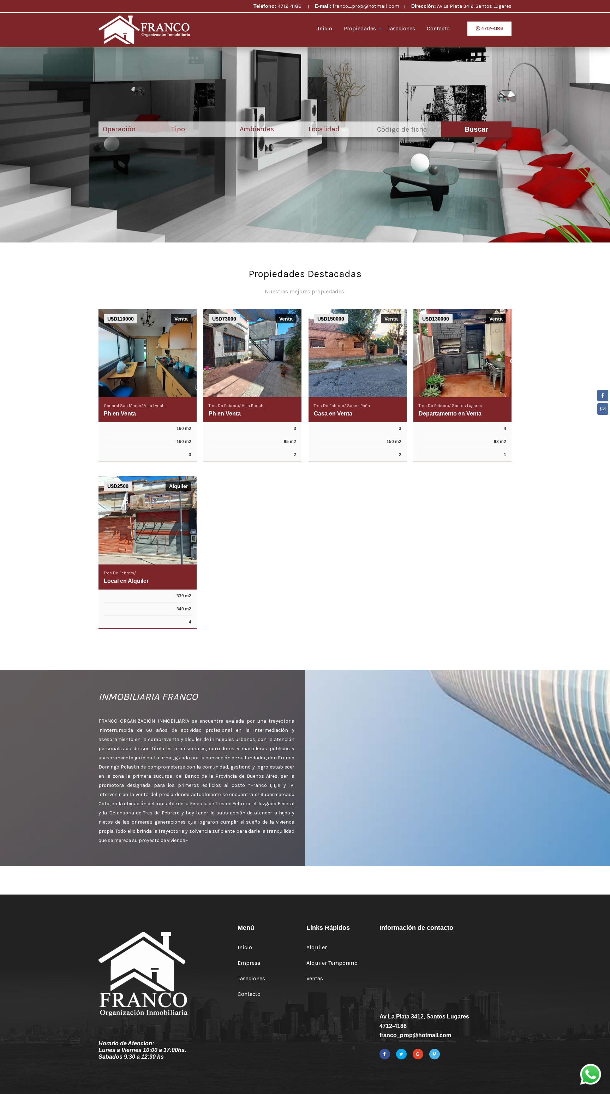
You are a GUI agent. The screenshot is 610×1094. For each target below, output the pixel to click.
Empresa (249, 963)
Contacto (438, 28)
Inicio (325, 28)
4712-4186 (290, 6)
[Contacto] (602, 409)
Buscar (476, 129)
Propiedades (360, 28)
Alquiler (316, 947)
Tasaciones (401, 28)
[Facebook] (602, 395)
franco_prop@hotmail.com (366, 6)
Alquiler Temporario (332, 963)
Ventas (314, 978)
